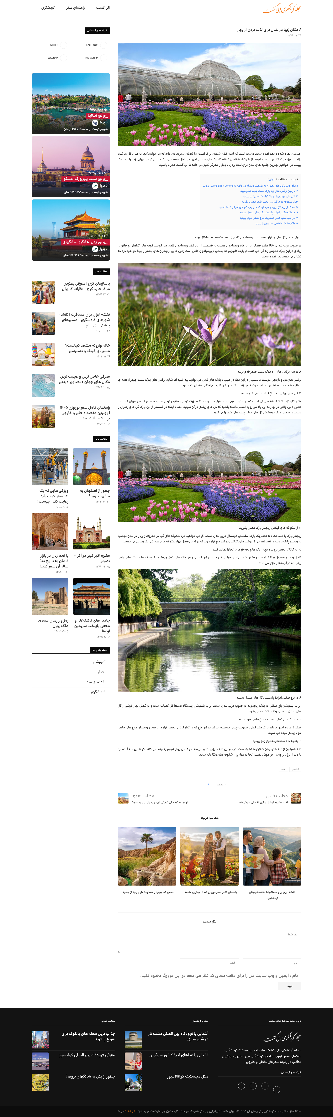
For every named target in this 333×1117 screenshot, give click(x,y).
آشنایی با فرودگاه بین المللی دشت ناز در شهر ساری (178, 1036)
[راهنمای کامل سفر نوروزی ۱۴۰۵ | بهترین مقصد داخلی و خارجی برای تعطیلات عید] (209, 856)
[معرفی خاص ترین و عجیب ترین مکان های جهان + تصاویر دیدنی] (43, 385)
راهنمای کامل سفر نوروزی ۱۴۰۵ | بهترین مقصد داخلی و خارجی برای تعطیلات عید (85, 413)
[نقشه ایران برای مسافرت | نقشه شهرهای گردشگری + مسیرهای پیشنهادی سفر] (272, 856)
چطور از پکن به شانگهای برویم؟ (90, 1076)
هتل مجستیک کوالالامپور (187, 1076)
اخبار (101, 672)
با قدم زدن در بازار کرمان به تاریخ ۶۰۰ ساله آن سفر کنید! (53, 561)
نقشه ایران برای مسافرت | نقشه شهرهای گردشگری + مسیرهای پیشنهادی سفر (84, 320)
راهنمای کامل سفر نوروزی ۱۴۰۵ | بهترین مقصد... (209, 892)
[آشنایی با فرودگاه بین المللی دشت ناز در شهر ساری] (133, 1039)
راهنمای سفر (75, 7)
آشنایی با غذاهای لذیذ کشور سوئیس (178, 1055)
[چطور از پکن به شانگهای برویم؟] (40, 1082)
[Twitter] (265, 1090)
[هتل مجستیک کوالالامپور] (133, 1082)
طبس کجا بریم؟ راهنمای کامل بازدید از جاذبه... (147, 892)
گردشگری (48, 7)
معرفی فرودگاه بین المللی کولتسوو (87, 1055)
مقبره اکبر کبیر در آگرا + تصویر (92, 558)
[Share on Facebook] (204, 785)
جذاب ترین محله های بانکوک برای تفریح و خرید (88, 1036)
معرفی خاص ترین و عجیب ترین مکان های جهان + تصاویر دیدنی (84, 379)
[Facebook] (277, 1090)
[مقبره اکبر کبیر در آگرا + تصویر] (91, 531)
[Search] (33, 8)
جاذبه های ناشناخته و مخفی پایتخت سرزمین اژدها (92, 626)
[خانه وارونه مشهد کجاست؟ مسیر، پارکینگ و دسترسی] (43, 354)
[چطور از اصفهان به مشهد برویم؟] (91, 466)
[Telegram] (242, 1090)
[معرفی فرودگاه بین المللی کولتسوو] (40, 1061)
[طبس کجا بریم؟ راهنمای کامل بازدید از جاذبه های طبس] (147, 856)
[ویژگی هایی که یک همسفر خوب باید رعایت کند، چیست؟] (50, 466)
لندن (283, 769)
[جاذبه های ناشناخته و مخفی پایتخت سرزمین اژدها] (91, 596)
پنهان (272, 179)
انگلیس (295, 769)
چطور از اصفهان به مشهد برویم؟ (95, 493)
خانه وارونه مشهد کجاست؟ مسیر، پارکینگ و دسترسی (87, 348)
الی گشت (129, 1111)
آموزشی (99, 662)
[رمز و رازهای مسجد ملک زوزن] (50, 596)
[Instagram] (254, 1090)
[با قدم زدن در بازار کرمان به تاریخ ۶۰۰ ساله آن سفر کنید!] (50, 531)
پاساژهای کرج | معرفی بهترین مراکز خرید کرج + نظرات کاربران (86, 286)
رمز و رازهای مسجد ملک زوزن (53, 623)
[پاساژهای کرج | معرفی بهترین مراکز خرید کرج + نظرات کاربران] (43, 292)
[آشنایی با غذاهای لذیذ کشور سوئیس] (133, 1061)
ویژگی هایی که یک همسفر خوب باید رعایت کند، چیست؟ (52, 496)
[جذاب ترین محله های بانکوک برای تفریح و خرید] (40, 1039)
